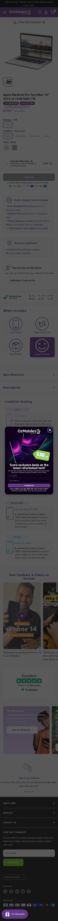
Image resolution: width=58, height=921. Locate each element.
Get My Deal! (29, 485)
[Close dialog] (49, 430)
